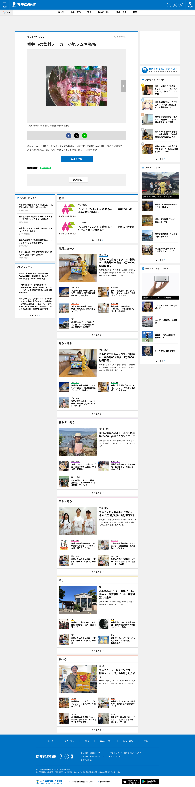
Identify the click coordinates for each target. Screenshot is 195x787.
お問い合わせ (115, 756)
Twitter (175, 5)
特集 (135, 12)
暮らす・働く (104, 12)
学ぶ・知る (121, 12)
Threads (181, 5)
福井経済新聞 (24, 4)
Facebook (169, 5)
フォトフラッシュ (35, 37)
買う (89, 12)
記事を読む (76, 158)
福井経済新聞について (91, 753)
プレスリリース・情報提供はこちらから (125, 753)
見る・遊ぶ (76, 12)
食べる (61, 12)
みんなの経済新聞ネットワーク (49, 782)
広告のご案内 (88, 760)
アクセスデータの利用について (95, 756)
